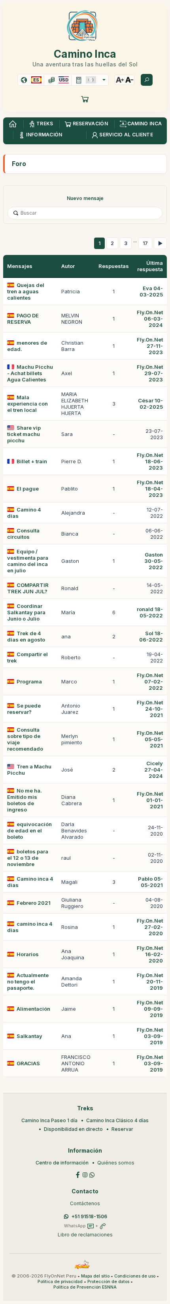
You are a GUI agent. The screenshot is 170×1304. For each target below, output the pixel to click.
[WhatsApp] (92, 1174)
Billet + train (32, 461)
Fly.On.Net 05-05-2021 (150, 739)
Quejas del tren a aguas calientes (25, 291)
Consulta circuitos (23, 533)
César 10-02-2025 (150, 403)
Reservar (122, 1129)
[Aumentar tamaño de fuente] (120, 80)
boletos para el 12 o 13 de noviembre (27, 857)
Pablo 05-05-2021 (150, 882)
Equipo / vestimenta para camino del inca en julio (27, 561)
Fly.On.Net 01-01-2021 (150, 800)
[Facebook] (77, 1174)
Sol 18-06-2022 (151, 636)
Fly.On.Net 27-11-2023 (150, 345)
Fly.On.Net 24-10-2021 (150, 708)
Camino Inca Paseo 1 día (49, 1120)
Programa (29, 681)
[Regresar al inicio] (12, 124)
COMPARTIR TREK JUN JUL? (28, 588)
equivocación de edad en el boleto (29, 830)
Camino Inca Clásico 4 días (117, 1120)
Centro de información (62, 1163)
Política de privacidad (60, 1281)
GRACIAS (28, 1063)
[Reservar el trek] (85, 99)
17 (145, 243)
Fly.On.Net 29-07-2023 (150, 373)
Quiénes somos (115, 1163)
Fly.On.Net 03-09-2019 (150, 1036)
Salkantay (29, 1036)
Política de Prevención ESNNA (85, 1287)
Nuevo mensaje (85, 198)
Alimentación (33, 1009)
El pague (28, 488)
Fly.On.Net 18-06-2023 (150, 461)
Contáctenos (85, 1203)
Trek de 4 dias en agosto (26, 636)
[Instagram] (85, 1174)
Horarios (28, 954)
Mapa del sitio (95, 1276)
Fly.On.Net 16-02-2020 (150, 954)
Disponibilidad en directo (73, 1129)
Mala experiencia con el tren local (27, 403)
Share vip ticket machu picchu (24, 434)
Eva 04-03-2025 (151, 291)
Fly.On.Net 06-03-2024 (150, 318)
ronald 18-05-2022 (150, 612)
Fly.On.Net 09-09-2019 (150, 1008)
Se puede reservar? (24, 708)
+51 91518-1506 (89, 1216)
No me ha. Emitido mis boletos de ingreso (24, 800)
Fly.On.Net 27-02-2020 (150, 926)
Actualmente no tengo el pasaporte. (28, 981)
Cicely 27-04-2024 (153, 769)
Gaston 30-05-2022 (153, 560)
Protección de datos (108, 1281)
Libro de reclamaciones (85, 1235)
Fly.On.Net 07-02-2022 (150, 681)
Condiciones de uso (134, 1276)
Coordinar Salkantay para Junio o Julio (26, 612)
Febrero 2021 (34, 903)
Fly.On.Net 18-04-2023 (150, 488)
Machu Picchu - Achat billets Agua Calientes (30, 373)
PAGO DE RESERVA (23, 318)
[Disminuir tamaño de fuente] (129, 80)
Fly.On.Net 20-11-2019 (150, 981)
